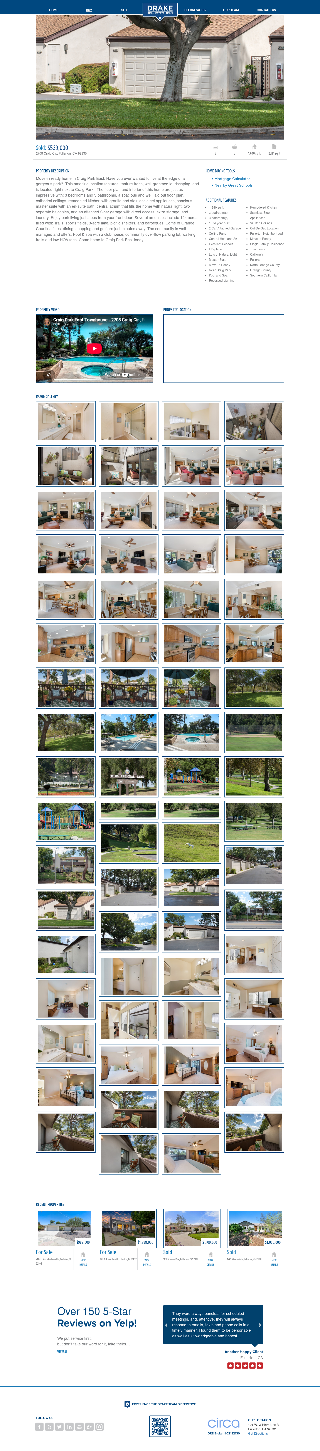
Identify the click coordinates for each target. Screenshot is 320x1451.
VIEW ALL (63, 1352)
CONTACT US (266, 10)
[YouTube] (79, 1426)
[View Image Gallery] (66, 421)
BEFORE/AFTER (195, 10)
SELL (124, 10)
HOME (53, 10)
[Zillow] (89, 1426)
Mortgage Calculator (232, 179)
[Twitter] (59, 1426)
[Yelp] (49, 1426)
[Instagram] (99, 1426)
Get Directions (258, 1433)
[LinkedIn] (69, 1426)
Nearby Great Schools (233, 185)
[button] (165, 1325)
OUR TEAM (231, 10)
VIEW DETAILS (83, 1262)
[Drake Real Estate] (160, 5)
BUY (89, 10)
